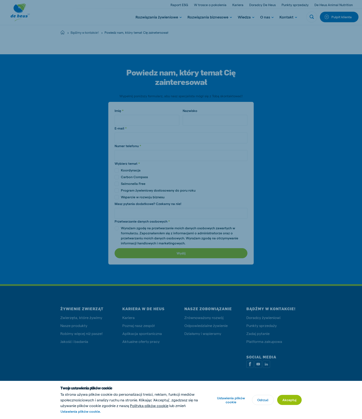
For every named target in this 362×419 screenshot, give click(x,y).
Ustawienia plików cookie (231, 400)
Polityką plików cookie (149, 405)
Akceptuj (289, 400)
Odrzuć (263, 400)
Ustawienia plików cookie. (81, 411)
